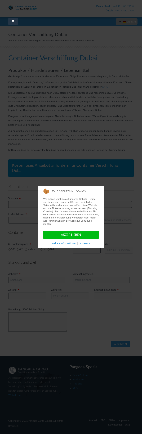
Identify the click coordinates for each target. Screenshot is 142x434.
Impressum (85, 243)
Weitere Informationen (64, 243)
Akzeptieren (71, 234)
